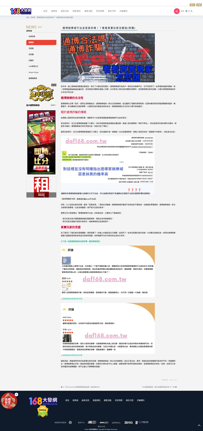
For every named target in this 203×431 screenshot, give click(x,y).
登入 (192, 5)
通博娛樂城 (33, 78)
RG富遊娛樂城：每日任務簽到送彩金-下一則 (158, 387)
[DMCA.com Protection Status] (42, 411)
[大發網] (20, 11)
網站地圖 (102, 426)
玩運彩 (31, 60)
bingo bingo (34, 72)
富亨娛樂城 (31, 105)
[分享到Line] (186, 11)
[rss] (191, 11)
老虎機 (31, 54)
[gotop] (199, 425)
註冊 (199, 5)
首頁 (45, 11)
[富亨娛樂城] (41, 93)
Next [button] (55, 85)
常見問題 (100, 11)
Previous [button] (52, 85)
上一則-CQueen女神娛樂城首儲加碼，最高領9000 (81, 387)
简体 (182, 11)
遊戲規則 (77, 11)
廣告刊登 (112, 11)
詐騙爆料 (124, 11)
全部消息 (32, 36)
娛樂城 (54, 11)
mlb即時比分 (33, 66)
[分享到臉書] (189, 11)
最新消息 (65, 11)
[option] (41, 95)
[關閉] (16, 394)
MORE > (53, 105)
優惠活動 (88, 11)
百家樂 (31, 48)
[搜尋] (177, 11)
